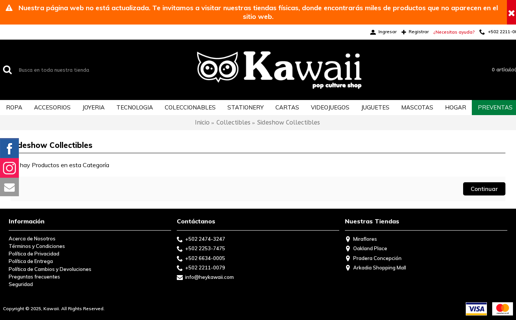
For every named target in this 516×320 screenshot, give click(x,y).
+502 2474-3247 (205, 239)
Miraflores (365, 239)
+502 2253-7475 (205, 248)
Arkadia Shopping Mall (379, 268)
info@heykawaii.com (209, 277)
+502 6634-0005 (205, 258)
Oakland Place (370, 248)
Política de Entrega (31, 261)
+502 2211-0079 (205, 268)
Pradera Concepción (377, 258)
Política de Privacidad (34, 254)
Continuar (484, 188)
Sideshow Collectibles (288, 122)
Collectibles (233, 122)
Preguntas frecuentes (34, 277)
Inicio (202, 122)
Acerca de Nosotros (32, 238)
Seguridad (21, 284)
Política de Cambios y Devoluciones (50, 269)
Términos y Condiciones (37, 246)
